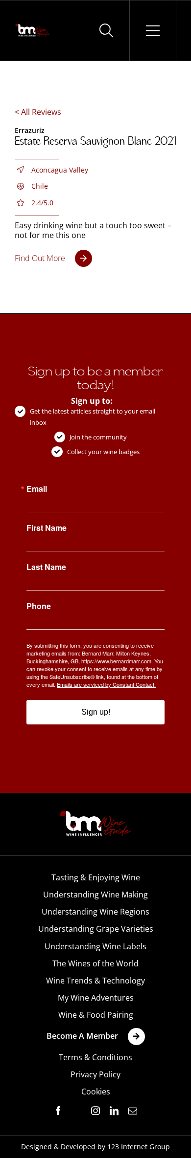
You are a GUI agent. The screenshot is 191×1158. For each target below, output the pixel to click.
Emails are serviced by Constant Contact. (106, 684)
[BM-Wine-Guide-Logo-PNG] (95, 813)
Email (36, 489)
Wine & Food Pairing (95, 1014)
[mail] (133, 1110)
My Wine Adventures (96, 997)
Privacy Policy (95, 1074)
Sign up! (95, 712)
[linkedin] (114, 1110)
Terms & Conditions (95, 1057)
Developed (78, 1146)
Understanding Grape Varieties (95, 928)
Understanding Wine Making (95, 894)
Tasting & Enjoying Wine (95, 877)
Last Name (46, 567)
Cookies (95, 1091)
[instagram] (95, 1110)
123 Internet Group (138, 1146)
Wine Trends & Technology (95, 980)
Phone (38, 606)
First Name (46, 528)
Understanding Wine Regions (95, 911)
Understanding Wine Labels (95, 946)
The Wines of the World (95, 963)
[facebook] (58, 1110)
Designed (36, 1146)
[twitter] (77, 1111)
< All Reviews (38, 112)
